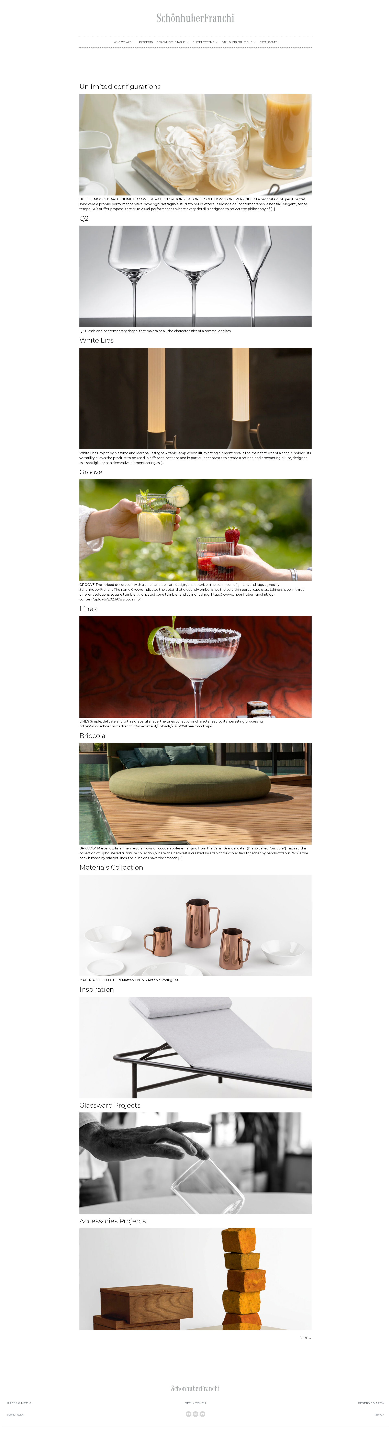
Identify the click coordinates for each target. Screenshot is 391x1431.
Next (306, 1338)
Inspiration (96, 989)
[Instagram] (195, 1414)
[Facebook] (188, 1414)
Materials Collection (111, 867)
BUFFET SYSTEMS (203, 42)
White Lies (96, 340)
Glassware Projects (110, 1105)
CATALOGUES (268, 42)
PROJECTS (146, 42)
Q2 (83, 218)
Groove (91, 472)
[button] (19, 1403)
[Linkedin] (202, 1414)
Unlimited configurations (120, 87)
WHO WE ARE (122, 42)
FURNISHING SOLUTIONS (237, 42)
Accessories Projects (112, 1221)
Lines (88, 609)
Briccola (92, 736)
